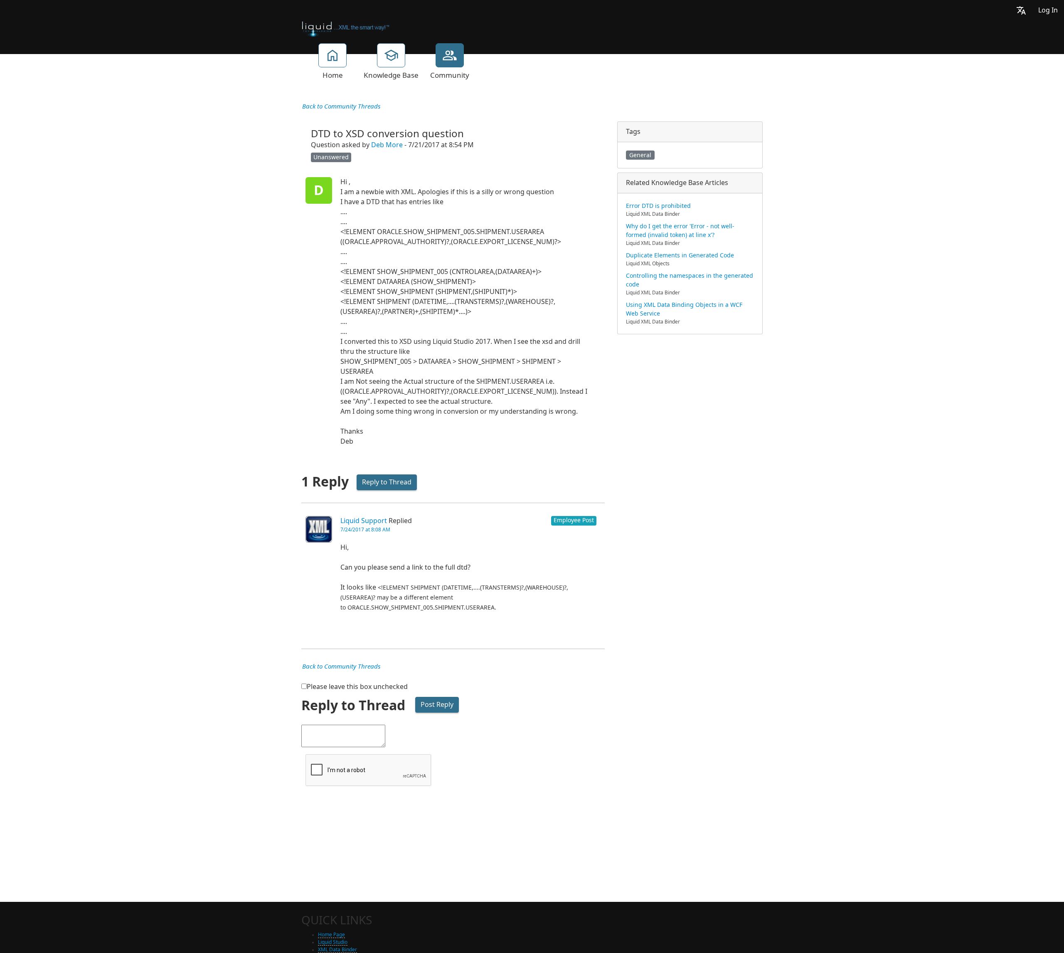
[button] (1021, 10)
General (640, 155)
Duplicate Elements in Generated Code (680, 255)
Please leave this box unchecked (357, 687)
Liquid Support (363, 521)
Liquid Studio (332, 942)
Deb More (387, 145)
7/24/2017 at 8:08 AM (365, 530)
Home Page (331, 935)
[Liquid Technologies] (345, 28)
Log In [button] (1048, 10)
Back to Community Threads (341, 106)
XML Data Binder (337, 950)
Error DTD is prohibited (658, 205)
